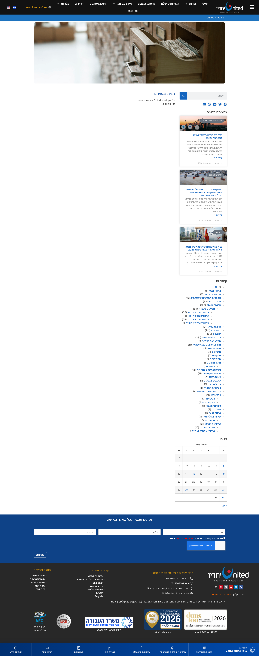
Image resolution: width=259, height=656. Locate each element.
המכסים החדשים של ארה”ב (206, 297)
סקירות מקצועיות (211, 373)
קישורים (210, 366)
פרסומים (216, 395)
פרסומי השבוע (146, 3)
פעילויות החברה (212, 387)
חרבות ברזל (214, 326)
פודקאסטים (208, 402)
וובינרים (210, 398)
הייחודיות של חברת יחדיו (89, 579)
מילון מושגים (214, 362)
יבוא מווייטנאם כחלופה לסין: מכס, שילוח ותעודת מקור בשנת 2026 (203, 248)
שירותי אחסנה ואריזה (203, 430)
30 (223, 497)
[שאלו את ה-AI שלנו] (49, 7)
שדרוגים (216, 409)
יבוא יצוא (216, 330)
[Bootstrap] (226, 587)
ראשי (205, 3)
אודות (192, 3)
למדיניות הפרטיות (185, 538)
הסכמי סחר (214, 301)
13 (194, 474)
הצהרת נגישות (37, 579)
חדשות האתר (214, 305)
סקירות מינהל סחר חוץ (208, 369)
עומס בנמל (215, 377)
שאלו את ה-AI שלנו (36, 7)
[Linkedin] (236, 587)
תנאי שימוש (39, 575)
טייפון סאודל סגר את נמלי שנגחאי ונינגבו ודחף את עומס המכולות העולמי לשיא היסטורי (204, 192)
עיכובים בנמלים (212, 380)
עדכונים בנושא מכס (198, 319)
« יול (224, 505)
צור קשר (133, 10)
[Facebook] (241, 587)
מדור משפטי (214, 348)
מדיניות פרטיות (37, 582)
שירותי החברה (213, 423)
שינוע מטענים (207, 427)
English (99, 596)
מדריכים (216, 351)
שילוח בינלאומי (212, 416)
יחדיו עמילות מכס (211, 337)
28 (186, 489)
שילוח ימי (210, 420)
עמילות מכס (214, 384)
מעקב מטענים (98, 3)
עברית (99, 593)
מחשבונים (215, 359)
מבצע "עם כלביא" (211, 341)
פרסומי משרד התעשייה (208, 391)
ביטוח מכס (215, 290)
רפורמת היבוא (213, 405)
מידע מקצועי (124, 3)
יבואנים (217, 333)
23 (223, 489)
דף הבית (221, 17)
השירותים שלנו (170, 3)
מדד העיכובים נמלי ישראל (207, 344)
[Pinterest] (221, 587)
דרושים (79, 3)
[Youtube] (231, 587)
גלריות (65, 3)
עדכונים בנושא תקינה (197, 323)
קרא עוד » (218, 158)
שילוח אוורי (215, 412)
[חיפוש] (183, 96)
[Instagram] (216, 587)
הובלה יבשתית (213, 294)
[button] (225, 104)
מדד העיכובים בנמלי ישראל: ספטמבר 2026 (207, 136)
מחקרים (216, 355)
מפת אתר (40, 585)
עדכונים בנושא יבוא (198, 312)
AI (215, 287)
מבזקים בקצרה (207, 308)
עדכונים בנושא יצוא (198, 315)
